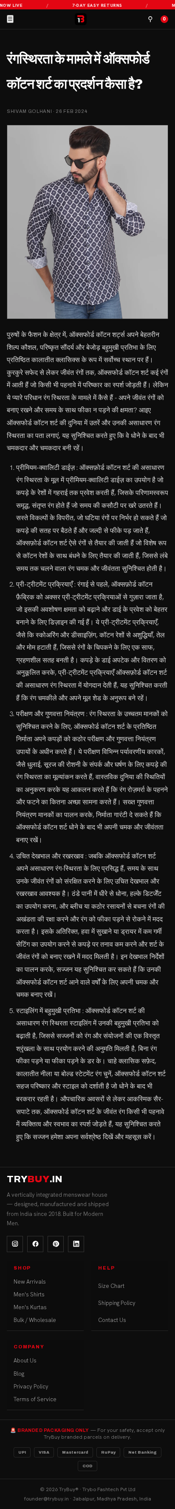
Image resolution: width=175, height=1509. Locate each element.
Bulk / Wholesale (35, 1320)
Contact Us (112, 1320)
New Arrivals (30, 1281)
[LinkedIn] (76, 1244)
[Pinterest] (56, 1244)
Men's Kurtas (30, 1307)
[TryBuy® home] (81, 19)
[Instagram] (15, 1244)
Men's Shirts (29, 1294)
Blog (19, 1373)
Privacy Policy (31, 1386)
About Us (25, 1360)
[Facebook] (35, 1244)
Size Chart (111, 1286)
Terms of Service (35, 1399)
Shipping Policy (116, 1303)
